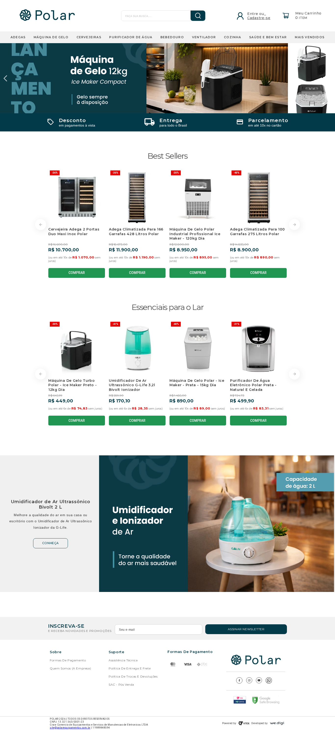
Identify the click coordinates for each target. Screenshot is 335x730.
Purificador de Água (130, 37)
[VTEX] (243, 723)
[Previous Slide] (5, 78)
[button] (163, 109)
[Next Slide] (329, 78)
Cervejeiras (89, 37)
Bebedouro (172, 37)
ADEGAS (18, 37)
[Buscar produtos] (194, 16)
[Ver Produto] (167, 78)
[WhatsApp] (269, 682)
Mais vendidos (309, 37)
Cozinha (232, 37)
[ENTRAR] (251, 15)
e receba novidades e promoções (80, 631)
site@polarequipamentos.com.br (70, 727)
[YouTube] (259, 682)
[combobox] (153, 15)
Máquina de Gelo (51, 37)
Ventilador (204, 37)
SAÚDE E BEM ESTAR (268, 37)
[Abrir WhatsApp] (322, 717)
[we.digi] (277, 723)
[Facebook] (239, 682)
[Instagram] (249, 682)
